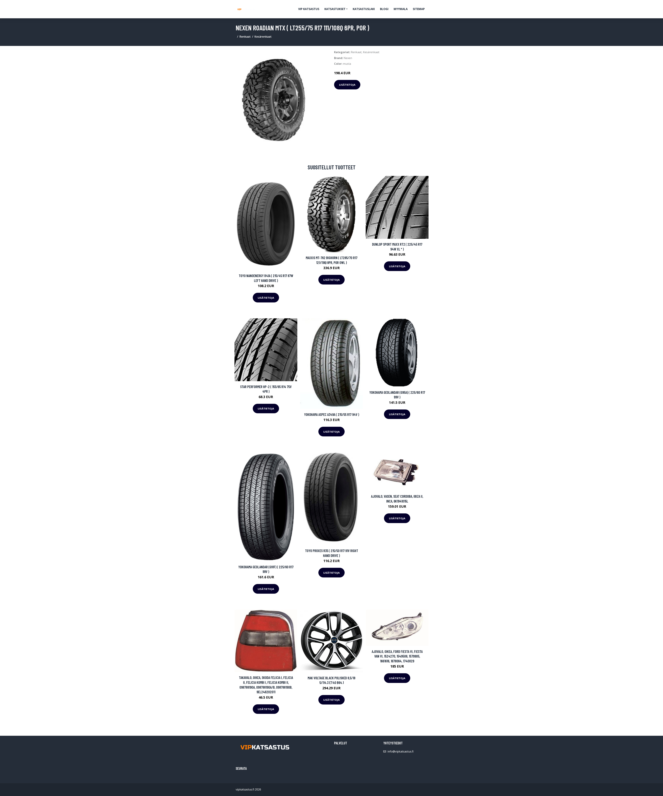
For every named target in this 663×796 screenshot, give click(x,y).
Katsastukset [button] (334, 9)
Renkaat (245, 36)
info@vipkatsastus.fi (400, 751)
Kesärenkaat (263, 36)
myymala (401, 9)
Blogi (384, 9)
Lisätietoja (347, 84)
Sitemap (419, 9)
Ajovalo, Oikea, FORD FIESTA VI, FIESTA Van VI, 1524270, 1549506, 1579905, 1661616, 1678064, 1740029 (397, 656)
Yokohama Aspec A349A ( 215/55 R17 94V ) (331, 414)
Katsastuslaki (364, 9)
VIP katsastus (308, 9)
